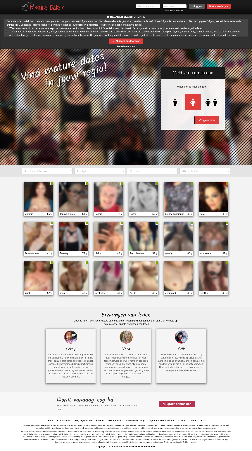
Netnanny (60, 437)
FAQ (50, 420)
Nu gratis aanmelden (177, 403)
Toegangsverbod (83, 420)
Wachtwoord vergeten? (174, 10)
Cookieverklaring (135, 420)
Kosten (99, 420)
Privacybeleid (115, 420)
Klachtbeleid (63, 420)
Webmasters (197, 420)
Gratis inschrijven (219, 6)
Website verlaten (126, 46)
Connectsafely (74, 437)
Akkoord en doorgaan (127, 41)
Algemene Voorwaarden (161, 420)
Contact (182, 420)
